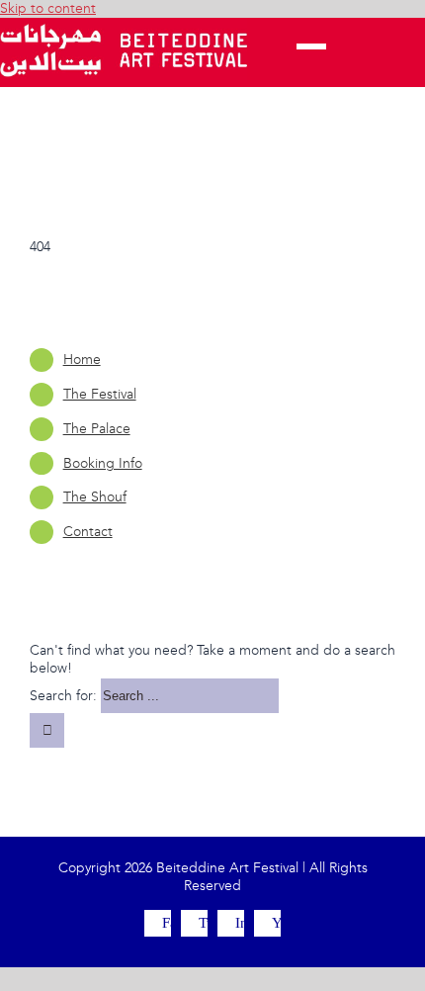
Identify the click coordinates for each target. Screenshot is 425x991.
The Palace (96, 428)
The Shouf (95, 497)
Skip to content (48, 8)
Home (82, 359)
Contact (88, 531)
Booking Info (102, 463)
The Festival (99, 394)
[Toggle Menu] (311, 52)
